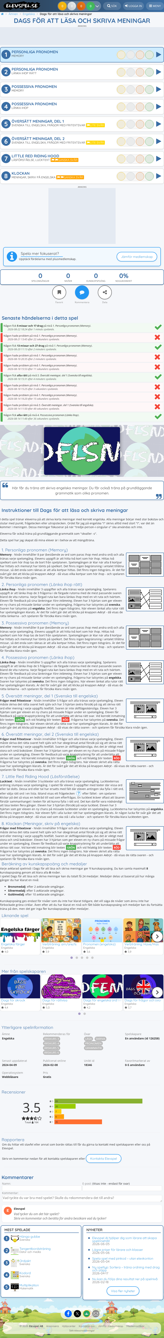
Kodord (25, 1273)
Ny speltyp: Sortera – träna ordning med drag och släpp (126, 1268)
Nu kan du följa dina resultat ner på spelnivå (125, 1279)
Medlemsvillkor (135, 1326)
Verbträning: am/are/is (59, 944)
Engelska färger (13, 944)
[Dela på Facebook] (68, 1313)
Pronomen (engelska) (99, 944)
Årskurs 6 (51, 1052)
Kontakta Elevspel (103, 1159)
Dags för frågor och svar (143, 1000)
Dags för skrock (13, 1000)
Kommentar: (10, 1193)
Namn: (6, 1183)
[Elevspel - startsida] (20, 5)
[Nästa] (157, 936)
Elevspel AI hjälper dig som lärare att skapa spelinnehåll (124, 1239)
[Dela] (105, 292)
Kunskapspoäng (95, 280)
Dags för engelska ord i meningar (108, 1000)
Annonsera (52, 1326)
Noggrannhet (123, 280)
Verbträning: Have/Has (141, 944)
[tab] (71, 957)
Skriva (100, 1039)
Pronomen (93, 1043)
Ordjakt (25, 1261)
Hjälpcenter (69, 1326)
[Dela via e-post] (95, 1313)
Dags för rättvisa (54, 1000)
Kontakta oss (87, 1326)
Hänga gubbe (29, 1236)
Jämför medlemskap (137, 257)
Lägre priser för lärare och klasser (117, 1250)
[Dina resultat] (98, 6)
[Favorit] (59, 292)
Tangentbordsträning (35, 1249)
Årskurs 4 (51, 1043)
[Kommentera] (82, 292)
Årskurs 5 (51, 1048)
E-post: (87, 1183)
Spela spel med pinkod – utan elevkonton (122, 1258)
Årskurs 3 (51, 1039)
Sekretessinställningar (82, 1330)
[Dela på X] (77, 1313)
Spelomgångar (40, 280)
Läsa (88, 1039)
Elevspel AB (36, 1326)
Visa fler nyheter (123, 1291)
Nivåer (68, 280)
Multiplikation (29, 1285)
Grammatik (93, 1048)
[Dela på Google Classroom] (86, 1313)
